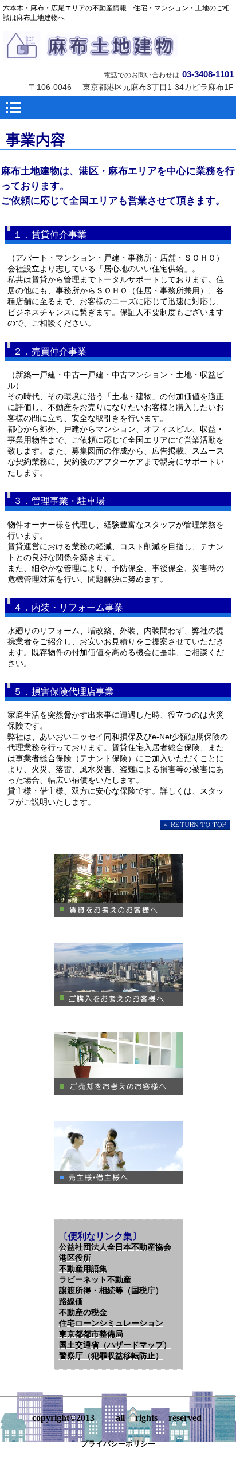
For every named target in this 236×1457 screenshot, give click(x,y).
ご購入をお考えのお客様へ (118, 975)
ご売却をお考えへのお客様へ (118, 1063)
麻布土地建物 (118, 45)
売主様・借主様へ (118, 1152)
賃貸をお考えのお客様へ (118, 886)
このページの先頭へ (195, 825)
